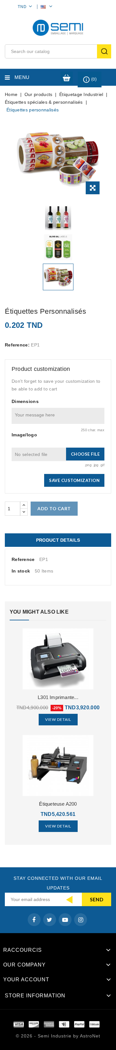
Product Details (58, 540)
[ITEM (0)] (67, 78)
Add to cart (54, 508)
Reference (23, 559)
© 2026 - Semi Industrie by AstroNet (58, 1035)
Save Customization (74, 480)
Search (104, 51)
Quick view (58, 657)
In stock (21, 570)
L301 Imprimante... (58, 697)
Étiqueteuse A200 (58, 804)
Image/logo (24, 434)
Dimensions (25, 401)
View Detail (58, 719)
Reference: (17, 344)
